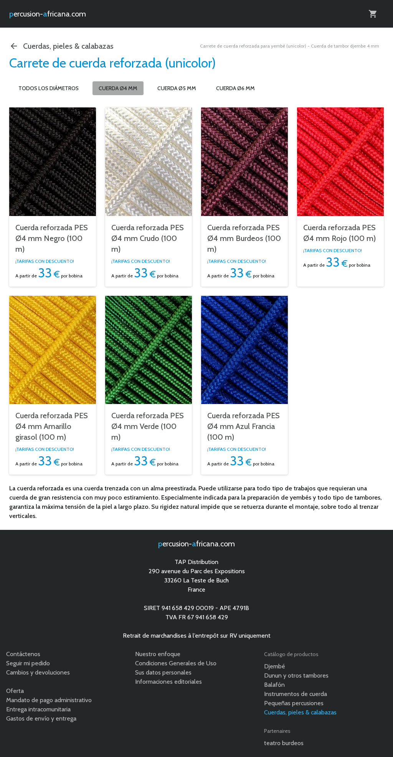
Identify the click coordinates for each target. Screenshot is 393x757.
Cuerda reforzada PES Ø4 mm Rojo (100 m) (339, 233)
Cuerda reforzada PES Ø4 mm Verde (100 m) (147, 426)
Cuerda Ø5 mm (176, 88)
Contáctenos (23, 654)
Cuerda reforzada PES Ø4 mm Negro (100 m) (51, 238)
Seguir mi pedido (28, 663)
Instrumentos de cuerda (295, 694)
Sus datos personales (163, 672)
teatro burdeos (284, 743)
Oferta (15, 690)
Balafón (274, 684)
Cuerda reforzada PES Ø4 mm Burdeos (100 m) (244, 238)
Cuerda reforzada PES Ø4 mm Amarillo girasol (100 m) (51, 426)
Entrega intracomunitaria (38, 709)
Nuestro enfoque (157, 654)
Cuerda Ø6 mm (235, 88)
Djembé (274, 666)
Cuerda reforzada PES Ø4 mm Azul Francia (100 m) (243, 426)
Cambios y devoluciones (38, 672)
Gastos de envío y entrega (41, 718)
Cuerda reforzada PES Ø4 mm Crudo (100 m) (147, 238)
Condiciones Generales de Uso (175, 663)
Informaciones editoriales (168, 681)
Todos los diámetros (48, 88)
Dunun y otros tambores (296, 675)
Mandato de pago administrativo (49, 700)
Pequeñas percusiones (294, 703)
